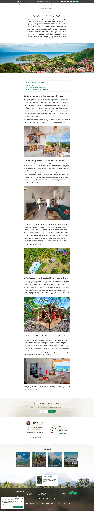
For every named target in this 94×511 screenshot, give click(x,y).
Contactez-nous (19, 496)
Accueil (24, 507)
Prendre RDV (35, 437)
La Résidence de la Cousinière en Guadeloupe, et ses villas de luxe (37, 87)
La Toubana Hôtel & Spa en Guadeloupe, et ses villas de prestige (37, 89)
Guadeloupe (53, 503)
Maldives (37, 503)
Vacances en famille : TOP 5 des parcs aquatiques (71, 464)
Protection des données (37, 507)
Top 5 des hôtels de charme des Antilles (39, 464)
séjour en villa (52, 28)
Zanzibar (58, 503)
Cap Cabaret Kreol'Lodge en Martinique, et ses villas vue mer (36, 82)
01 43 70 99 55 (36, 428)
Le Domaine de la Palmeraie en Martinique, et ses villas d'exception (37, 85)
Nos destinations (32, 1)
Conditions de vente (29, 507)
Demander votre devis (20, 494)
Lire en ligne (46, 483)
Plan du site (63, 507)
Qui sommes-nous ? (19, 493)
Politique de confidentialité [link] (6, 504)
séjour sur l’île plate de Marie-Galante (37, 163)
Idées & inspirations (39, 1)
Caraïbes (42, 8)
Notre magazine (55, 1)
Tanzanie (64, 503)
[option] (23, 459)
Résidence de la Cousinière (35, 282)
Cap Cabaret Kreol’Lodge (59, 99)
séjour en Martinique (59, 243)
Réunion (42, 503)
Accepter (18, 506)
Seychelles (32, 503)
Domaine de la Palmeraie (29, 229)
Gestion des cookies (45, 507)
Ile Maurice (26, 503)
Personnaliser (6, 506)
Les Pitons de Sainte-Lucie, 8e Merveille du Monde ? (54, 464)
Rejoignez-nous (57, 507)
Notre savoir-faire (47, 1)
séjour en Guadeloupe (47, 350)
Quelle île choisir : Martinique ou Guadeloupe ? (23, 464)
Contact (70, 507)
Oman (69, 503)
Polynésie (47, 503)
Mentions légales (51, 507)
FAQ (66, 507)
